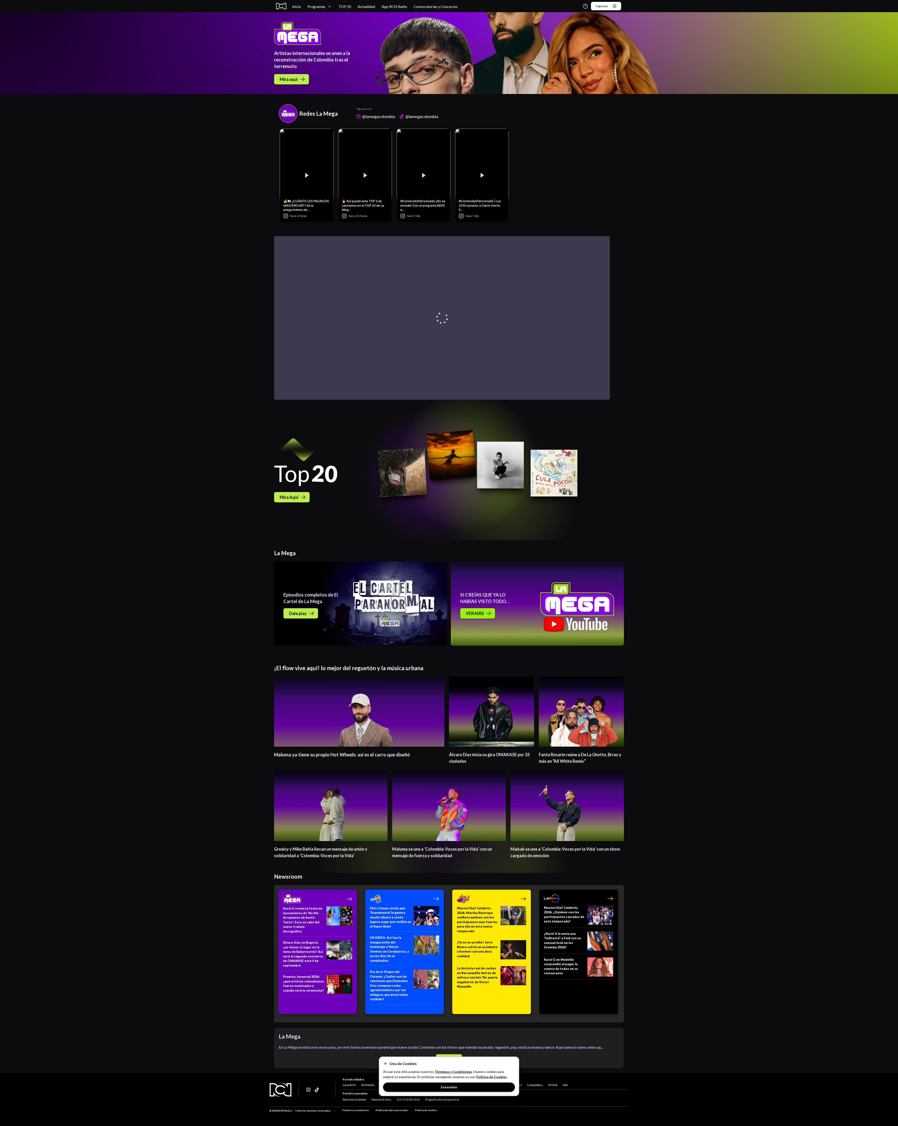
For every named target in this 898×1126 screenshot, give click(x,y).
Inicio (296, 6)
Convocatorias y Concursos (436, 6)
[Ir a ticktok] (308, 1089)
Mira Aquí (289, 497)
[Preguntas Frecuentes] (585, 6)
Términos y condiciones (355, 1110)
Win (565, 1085)
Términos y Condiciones (453, 1072)
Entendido (449, 1087)
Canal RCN (349, 1085)
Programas (316, 6)
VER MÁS (475, 613)
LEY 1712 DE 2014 (408, 1099)
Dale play (298, 613)
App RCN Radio (394, 6)
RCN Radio (367, 1085)
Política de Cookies (491, 1077)
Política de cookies (426, 1110)
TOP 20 (344, 6)
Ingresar (602, 6)
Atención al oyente (354, 1099)
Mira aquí (289, 79)
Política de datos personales (392, 1110)
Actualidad (366, 6)
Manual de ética (381, 1099)
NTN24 (552, 1085)
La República (535, 1085)
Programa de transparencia (442, 1099)
